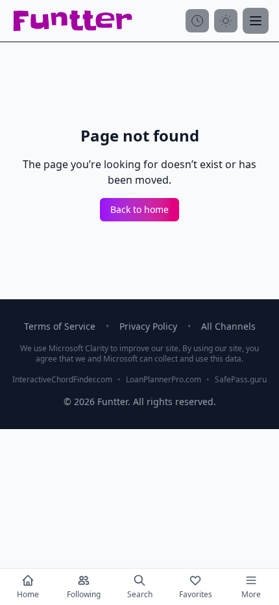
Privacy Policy (148, 326)
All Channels (228, 326)
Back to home (139, 209)
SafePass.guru (241, 380)
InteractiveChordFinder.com (62, 380)
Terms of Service (59, 326)
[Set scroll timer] (197, 20)
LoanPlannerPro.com (163, 380)
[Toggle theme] (225, 20)
